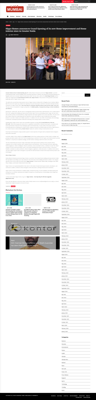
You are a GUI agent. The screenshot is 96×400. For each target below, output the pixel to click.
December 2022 (65, 279)
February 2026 (65, 162)
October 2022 (65, 285)
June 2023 (64, 260)
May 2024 (64, 226)
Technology (51, 16)
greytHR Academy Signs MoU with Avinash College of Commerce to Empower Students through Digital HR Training (32, 212)
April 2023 (64, 266)
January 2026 (65, 165)
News (63, 365)
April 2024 (64, 229)
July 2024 (64, 220)
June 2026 (64, 149)
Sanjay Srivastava (14, 34)
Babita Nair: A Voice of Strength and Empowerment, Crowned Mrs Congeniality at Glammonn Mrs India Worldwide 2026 (75, 119)
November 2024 (65, 208)
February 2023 (65, 273)
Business (12, 16)
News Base (28, 395)
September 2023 (65, 251)
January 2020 (65, 331)
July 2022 (64, 294)
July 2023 (64, 257)
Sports (63, 381)
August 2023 (64, 254)
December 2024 (65, 205)
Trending (64, 387)
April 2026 (64, 155)
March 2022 (64, 306)
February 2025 (65, 199)
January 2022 (65, 313)
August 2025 (64, 180)
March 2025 (64, 195)
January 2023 (65, 276)
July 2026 (64, 146)
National (18, 16)
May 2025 (64, 189)
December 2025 (65, 168)
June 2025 (64, 186)
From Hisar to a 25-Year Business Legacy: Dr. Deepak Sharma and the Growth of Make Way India (76, 124)
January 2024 (65, 239)
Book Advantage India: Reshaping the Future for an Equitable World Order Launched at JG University (79, 8)
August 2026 (64, 143)
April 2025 (64, 192)
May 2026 (64, 152)
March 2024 (64, 232)
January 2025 (65, 202)
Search (63, 92)
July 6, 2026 (9, 207)
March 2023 (64, 269)
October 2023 (65, 248)
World (63, 390)
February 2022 (65, 310)
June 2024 (64, 223)
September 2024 (65, 214)
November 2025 (65, 171)
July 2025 (64, 183)
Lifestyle (24, 16)
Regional (64, 378)
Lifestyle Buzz (65, 359)
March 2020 (64, 325)
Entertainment (31, 16)
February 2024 (65, 236)
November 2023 (65, 245)
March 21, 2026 (47, 207)
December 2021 (65, 316)
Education (39, 16)
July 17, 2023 (28, 207)
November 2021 (65, 319)
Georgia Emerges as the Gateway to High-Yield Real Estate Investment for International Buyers (36, 8)
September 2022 (65, 288)
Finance (63, 350)
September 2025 (65, 177)
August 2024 (64, 217)
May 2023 (64, 263)
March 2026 (64, 158)
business (13, 186)
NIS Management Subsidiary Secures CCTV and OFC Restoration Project (50, 211)
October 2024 (65, 211)
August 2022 (64, 291)
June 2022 (64, 297)
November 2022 (65, 282)
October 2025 (65, 174)
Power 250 (64, 371)
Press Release (58, 16)
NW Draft (64, 368)
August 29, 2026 (31, 5)
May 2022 (64, 300)
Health (44, 16)
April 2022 (64, 303)
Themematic (35, 395)
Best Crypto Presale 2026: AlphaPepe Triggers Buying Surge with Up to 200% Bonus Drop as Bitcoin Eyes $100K (57, 8)
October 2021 (65, 322)
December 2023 (65, 242)
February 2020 (65, 328)
